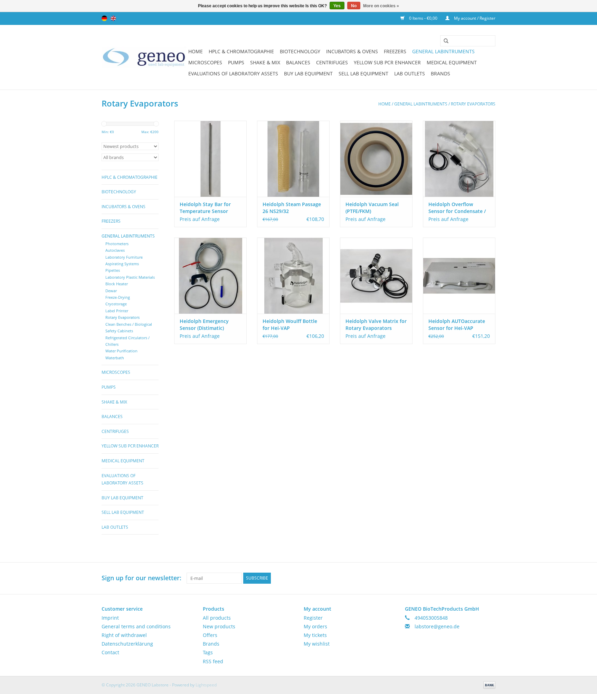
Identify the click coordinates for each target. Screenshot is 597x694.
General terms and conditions (136, 626)
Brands (440, 73)
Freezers (395, 51)
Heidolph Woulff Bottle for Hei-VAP (290, 324)
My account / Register (474, 18)
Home (195, 51)
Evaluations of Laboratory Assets (233, 73)
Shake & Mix (265, 62)
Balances (298, 62)
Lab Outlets (409, 73)
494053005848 (431, 617)
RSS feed (213, 661)
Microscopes (205, 62)
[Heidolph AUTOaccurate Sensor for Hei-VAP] (459, 276)
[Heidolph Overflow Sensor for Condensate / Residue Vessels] (459, 159)
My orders (315, 626)
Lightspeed (206, 685)
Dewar (111, 290)
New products (219, 626)
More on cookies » (381, 5)
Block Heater (116, 283)
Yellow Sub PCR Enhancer (387, 62)
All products (217, 617)
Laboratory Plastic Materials (130, 277)
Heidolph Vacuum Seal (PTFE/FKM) (372, 207)
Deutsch (104, 18)
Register (313, 617)
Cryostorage (116, 303)
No (354, 5)
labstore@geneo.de (437, 626)
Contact (110, 652)
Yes (337, 5)
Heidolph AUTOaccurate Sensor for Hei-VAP (456, 324)
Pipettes (112, 270)
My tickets (315, 635)
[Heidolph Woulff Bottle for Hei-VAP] (293, 276)
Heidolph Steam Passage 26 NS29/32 (292, 207)
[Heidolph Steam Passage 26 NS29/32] (293, 159)
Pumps (236, 62)
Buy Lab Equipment (308, 73)
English (113, 18)
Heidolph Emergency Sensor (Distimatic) (204, 324)
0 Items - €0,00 (423, 18)
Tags (208, 652)
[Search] (443, 41)
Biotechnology (300, 51)
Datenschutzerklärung (127, 643)
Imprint (110, 617)
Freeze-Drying (117, 297)
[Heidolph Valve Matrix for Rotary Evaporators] (376, 276)
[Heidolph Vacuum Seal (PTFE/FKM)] (376, 159)
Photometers (117, 243)
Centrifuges (332, 62)
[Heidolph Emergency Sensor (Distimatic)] (210, 276)
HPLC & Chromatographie (241, 51)
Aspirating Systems (122, 263)
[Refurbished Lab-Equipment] (144, 57)
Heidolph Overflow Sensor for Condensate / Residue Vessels (457, 208)
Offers (210, 635)
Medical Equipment (452, 62)
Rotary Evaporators (473, 104)
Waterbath (114, 357)
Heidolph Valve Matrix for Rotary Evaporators (376, 324)
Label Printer (116, 310)
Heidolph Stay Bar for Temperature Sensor (205, 207)
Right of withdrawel (124, 635)
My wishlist (317, 643)
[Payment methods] (488, 684)
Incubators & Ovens (352, 51)
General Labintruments (443, 51)
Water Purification (121, 350)
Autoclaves (115, 250)
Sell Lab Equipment (363, 73)
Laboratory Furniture (124, 257)
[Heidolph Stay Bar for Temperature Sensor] (210, 159)
